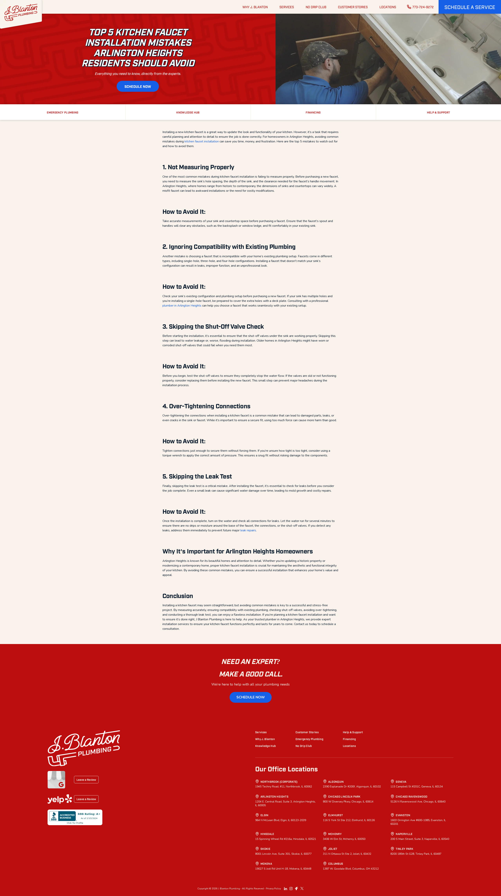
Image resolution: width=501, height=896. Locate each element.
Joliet (332, 848)
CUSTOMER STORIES (353, 7)
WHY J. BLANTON (255, 7)
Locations (349, 745)
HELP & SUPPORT (438, 112)
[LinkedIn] (285, 888)
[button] (470, 7)
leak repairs (248, 530)
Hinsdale (267, 833)
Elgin (264, 815)
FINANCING (313, 112)
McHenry (335, 833)
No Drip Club (304, 745)
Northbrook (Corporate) (279, 781)
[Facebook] (296, 888)
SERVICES (286, 7)
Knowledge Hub (265, 745)
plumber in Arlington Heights (181, 305)
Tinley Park (404, 848)
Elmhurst (335, 815)
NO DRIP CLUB (316, 7)
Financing (349, 738)
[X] (302, 888)
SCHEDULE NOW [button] (137, 86)
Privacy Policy (273, 888)
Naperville (404, 833)
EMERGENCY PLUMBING (62, 112)
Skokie (265, 848)
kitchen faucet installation (202, 141)
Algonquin (336, 781)
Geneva (401, 781)
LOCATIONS (387, 7)
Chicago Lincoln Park (344, 796)
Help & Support (353, 732)
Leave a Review (86, 779)
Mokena (266, 863)
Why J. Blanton (265, 738)
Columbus (335, 863)
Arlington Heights (274, 796)
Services (261, 732)
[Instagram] (291, 888)
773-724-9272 (423, 7)
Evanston (403, 815)
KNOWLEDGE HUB (188, 112)
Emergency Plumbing (309, 738)
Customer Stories (307, 732)
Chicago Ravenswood (411, 796)
